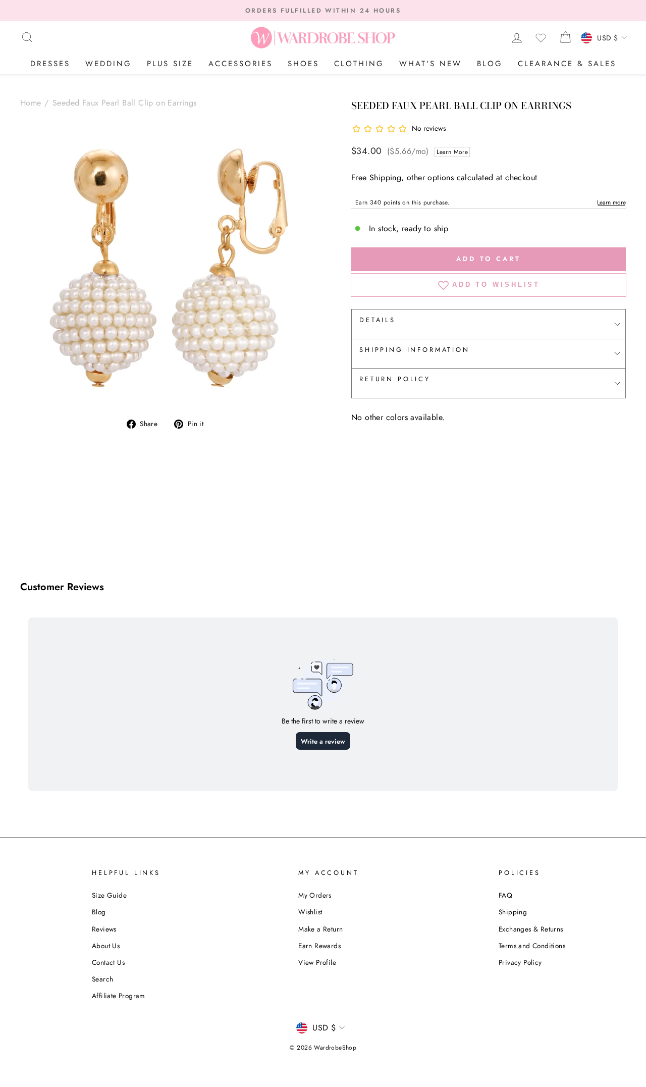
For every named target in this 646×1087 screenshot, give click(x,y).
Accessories (240, 63)
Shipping (513, 912)
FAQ (505, 895)
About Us (106, 946)
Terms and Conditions (532, 946)
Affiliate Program (118, 996)
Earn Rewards (319, 946)
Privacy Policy (520, 962)
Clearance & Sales (567, 63)
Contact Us (108, 962)
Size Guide (109, 895)
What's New (430, 63)
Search (102, 979)
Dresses (50, 63)
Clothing (359, 63)
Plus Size (170, 63)
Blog (490, 63)
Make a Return (320, 929)
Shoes (303, 63)
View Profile (317, 962)
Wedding (108, 63)
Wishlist (310, 912)
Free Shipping (376, 177)
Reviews (104, 929)
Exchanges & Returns (531, 929)
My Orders (315, 895)
